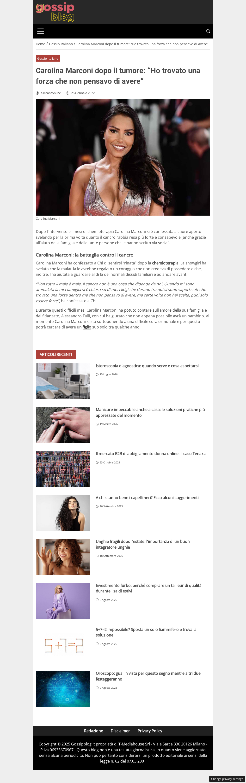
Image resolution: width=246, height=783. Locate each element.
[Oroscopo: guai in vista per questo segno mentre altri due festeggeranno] (63, 689)
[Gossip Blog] (55, 11)
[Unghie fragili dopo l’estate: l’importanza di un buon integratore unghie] (63, 557)
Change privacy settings (227, 779)
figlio (87, 327)
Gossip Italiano (47, 58)
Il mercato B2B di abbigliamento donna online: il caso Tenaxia (151, 453)
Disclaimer (120, 730)
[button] (208, 31)
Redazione (93, 730)
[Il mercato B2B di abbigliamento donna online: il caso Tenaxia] (63, 469)
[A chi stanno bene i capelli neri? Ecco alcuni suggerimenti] (63, 513)
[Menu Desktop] (40, 31)
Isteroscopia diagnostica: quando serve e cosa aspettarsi (147, 365)
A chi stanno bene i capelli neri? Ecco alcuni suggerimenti (147, 497)
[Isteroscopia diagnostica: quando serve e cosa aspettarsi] (63, 381)
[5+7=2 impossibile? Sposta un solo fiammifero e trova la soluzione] (63, 645)
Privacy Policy (150, 730)
